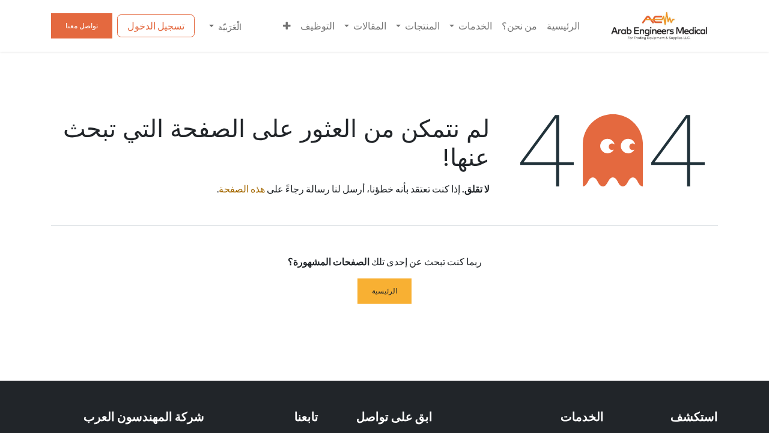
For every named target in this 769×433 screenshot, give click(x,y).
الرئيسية (384, 290)
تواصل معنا (81, 25)
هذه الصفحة (242, 188)
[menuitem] (563, 26)
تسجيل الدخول (155, 25)
